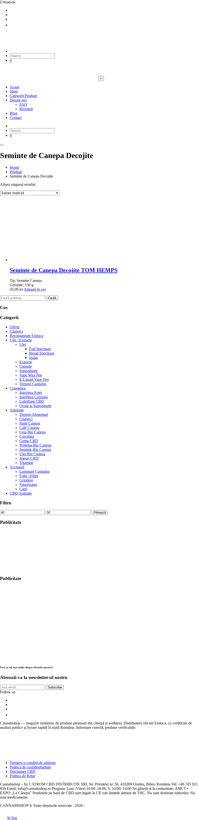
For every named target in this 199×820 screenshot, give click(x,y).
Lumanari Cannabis (34, 471)
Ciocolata (26, 436)
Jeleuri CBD (29, 458)
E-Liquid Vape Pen (34, 379)
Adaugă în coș (35, 289)
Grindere (26, 480)
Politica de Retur (22, 776)
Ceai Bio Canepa (32, 432)
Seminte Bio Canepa (35, 449)
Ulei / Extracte (21, 340)
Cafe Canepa (29, 428)
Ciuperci (16, 331)
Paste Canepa (29, 423)
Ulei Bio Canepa (32, 454)
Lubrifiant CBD (31, 401)
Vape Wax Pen (30, 375)
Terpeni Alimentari (33, 414)
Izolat (33, 358)
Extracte (25, 362)
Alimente (17, 410)
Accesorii (17, 467)
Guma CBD (28, 441)
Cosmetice (18, 388)
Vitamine (26, 463)
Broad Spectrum (41, 353)
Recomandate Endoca (26, 336)
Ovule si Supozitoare (35, 406)
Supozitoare (28, 371)
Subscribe (55, 687)
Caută (52, 298)
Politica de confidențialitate (30, 767)
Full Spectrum (40, 349)
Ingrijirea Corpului (33, 397)
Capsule (25, 366)
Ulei (22, 344)
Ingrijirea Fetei (30, 393)
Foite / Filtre (28, 476)
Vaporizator (28, 484)
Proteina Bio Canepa (35, 445)
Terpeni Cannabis (32, 384)
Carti (23, 489)
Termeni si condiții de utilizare (33, 763)
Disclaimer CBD (22, 771)
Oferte (14, 327)
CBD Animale (21, 493)
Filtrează (100, 512)
